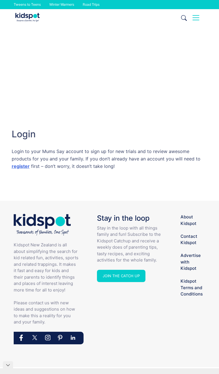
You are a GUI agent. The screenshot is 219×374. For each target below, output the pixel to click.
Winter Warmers (61, 4)
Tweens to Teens (27, 4)
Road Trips (91, 4)
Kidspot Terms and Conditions (192, 287)
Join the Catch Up (121, 276)
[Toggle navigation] (196, 17)
